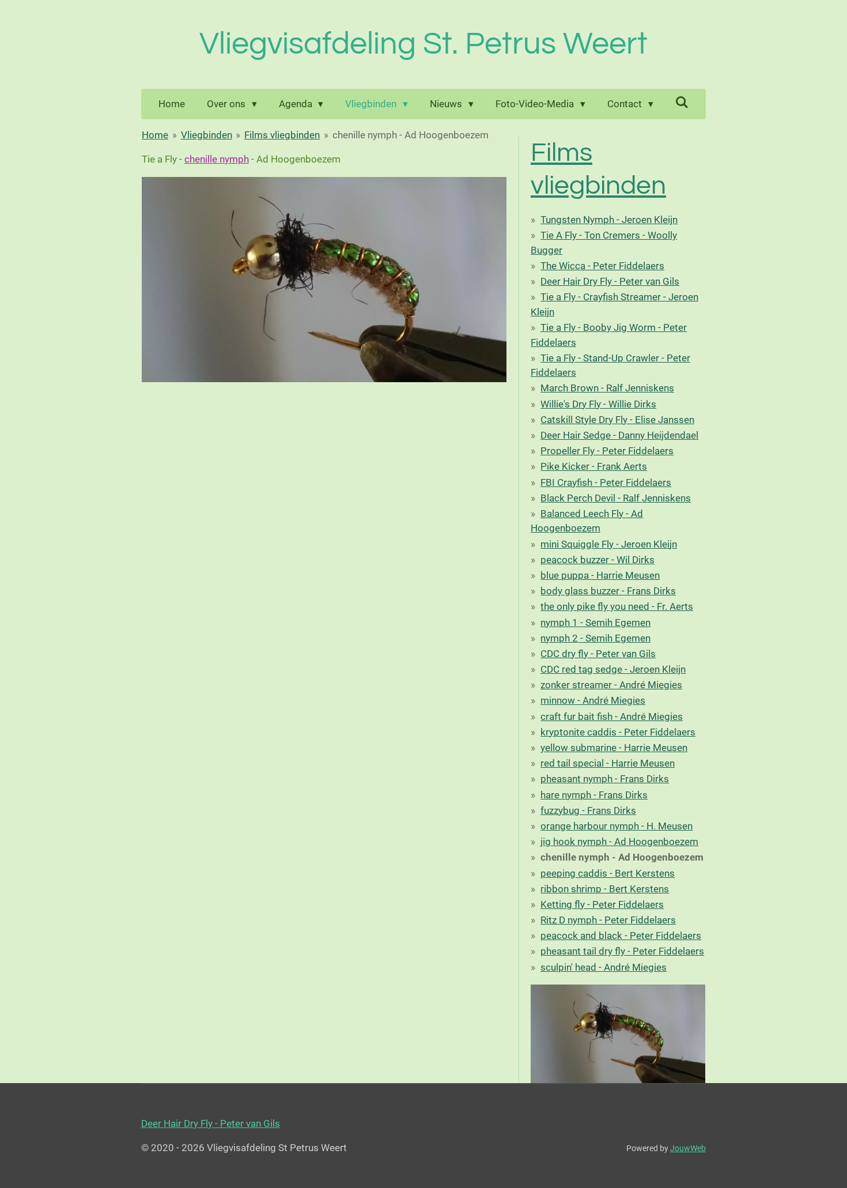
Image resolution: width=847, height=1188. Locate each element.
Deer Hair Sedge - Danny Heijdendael (619, 435)
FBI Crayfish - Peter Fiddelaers (605, 482)
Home (155, 135)
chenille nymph (216, 159)
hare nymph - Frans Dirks (594, 795)
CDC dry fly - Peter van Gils (598, 653)
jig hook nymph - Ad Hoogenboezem (619, 841)
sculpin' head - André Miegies (603, 967)
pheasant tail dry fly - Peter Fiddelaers (622, 951)
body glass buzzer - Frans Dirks (608, 591)
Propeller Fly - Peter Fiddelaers (607, 451)
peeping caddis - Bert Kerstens (607, 873)
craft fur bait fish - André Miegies (611, 716)
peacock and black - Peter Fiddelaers (620, 935)
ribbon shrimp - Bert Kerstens (604, 889)
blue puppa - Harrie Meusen (600, 575)
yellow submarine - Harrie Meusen (613, 747)
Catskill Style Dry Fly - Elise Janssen (617, 419)
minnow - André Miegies (592, 700)
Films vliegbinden (282, 135)
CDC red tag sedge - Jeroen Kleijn (613, 669)
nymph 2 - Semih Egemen (595, 638)
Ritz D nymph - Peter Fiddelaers (608, 920)
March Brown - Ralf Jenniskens (607, 388)
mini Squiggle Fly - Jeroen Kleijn (608, 544)
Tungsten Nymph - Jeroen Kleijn (609, 219)
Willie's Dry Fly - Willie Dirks (598, 404)
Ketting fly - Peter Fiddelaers (602, 904)
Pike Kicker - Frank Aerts (593, 466)
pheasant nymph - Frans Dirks (604, 779)
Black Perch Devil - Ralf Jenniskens (615, 498)
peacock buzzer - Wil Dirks (597, 559)
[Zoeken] (682, 102)
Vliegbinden (206, 135)
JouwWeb (688, 1148)
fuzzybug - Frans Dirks (588, 810)
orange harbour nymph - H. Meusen (616, 826)
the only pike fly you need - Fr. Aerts (616, 606)
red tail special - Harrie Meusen (607, 763)
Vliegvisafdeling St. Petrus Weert (423, 44)
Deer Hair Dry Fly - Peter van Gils (609, 281)
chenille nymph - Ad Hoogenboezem (410, 135)
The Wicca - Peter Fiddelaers (602, 265)
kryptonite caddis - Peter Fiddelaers (617, 732)
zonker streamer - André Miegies (611, 685)
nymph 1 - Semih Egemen (595, 622)
